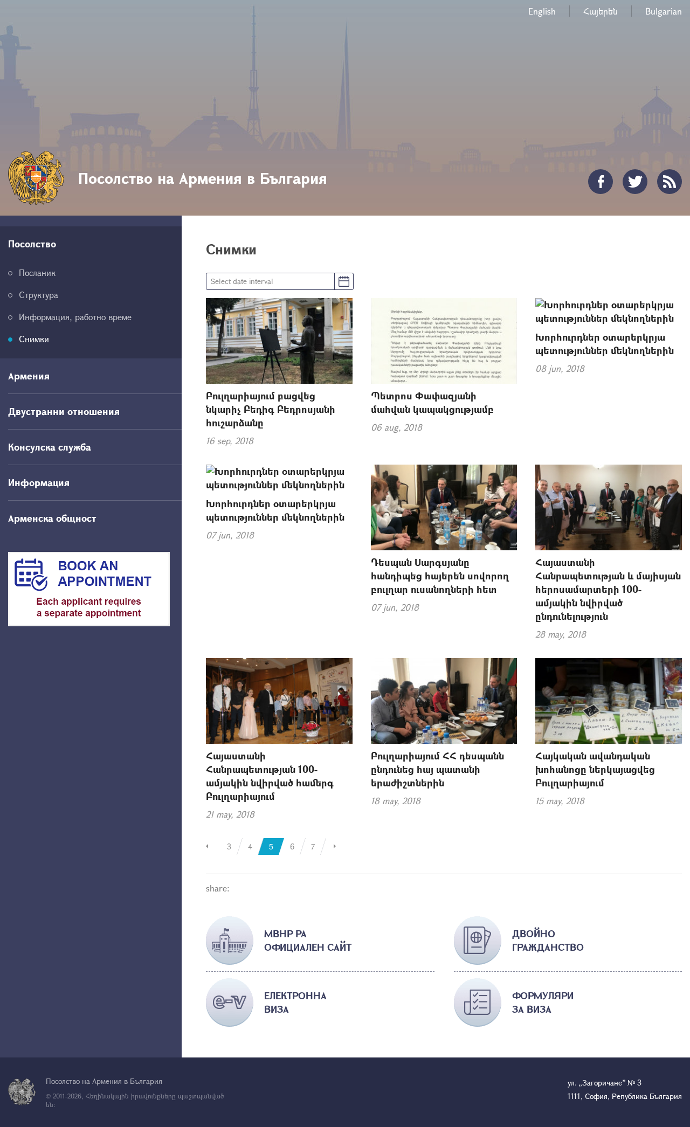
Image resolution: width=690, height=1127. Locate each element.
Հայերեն (600, 11)
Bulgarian (663, 11)
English (542, 11)
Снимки (34, 338)
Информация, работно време (75, 316)
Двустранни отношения (64, 411)
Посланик (37, 272)
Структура (38, 294)
